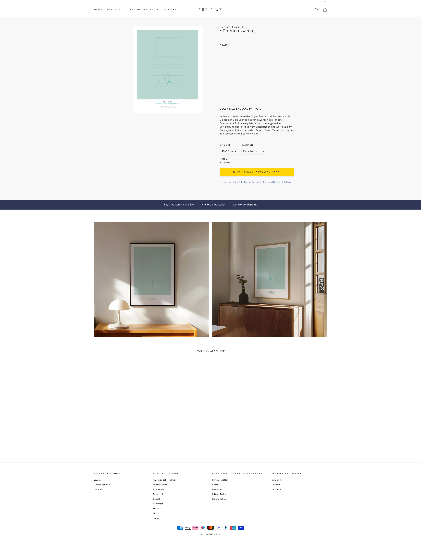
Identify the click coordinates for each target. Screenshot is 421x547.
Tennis (156, 518)
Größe (225, 145)
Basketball (158, 494)
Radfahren (158, 503)
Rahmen (247, 145)
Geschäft (115, 9)
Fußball (156, 508)
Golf (155, 513)
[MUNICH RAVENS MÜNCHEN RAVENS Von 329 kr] (226, 74)
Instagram (277, 480)
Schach (157, 499)
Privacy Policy (219, 494)
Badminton (158, 489)
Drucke (97, 480)
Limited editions (102, 484)
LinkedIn (276, 484)
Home (98, 9)
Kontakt (170, 9)
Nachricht (217, 489)
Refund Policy (219, 499)
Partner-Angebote (144, 9)
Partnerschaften (220, 480)
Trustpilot (276, 489)
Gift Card (98, 489)
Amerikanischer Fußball (164, 480)
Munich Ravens (231, 27)
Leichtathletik (160, 484)
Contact (216, 484)
